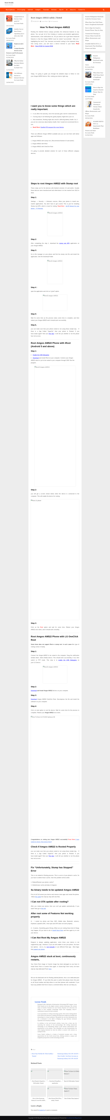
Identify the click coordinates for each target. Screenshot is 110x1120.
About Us (73, 9)
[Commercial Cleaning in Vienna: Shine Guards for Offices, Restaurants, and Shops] (88, 104)
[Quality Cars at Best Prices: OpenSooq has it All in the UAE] (9, 31)
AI (66, 9)
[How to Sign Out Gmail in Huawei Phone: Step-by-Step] (88, 89)
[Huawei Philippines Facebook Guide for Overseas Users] (88, 58)
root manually (50, 947)
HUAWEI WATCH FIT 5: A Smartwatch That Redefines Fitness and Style (93, 46)
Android (30, 9)
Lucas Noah (44, 21)
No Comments (54, 21)
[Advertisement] (55, 60)
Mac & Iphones (10, 9)
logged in (42, 1110)
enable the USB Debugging (67, 660)
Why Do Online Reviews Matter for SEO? (19, 63)
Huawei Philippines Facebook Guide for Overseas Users (94, 60)
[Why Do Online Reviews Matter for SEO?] (9, 63)
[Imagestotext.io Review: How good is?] (9, 18)
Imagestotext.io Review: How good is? (19, 19)
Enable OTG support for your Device (52, 127)
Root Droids (9, 3)
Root (34, 1049)
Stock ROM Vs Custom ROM (44, 46)
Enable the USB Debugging (41, 355)
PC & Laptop (21, 9)
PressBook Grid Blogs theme (74, 1118)
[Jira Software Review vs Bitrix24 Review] (9, 75)
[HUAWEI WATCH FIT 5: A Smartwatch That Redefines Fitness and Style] (88, 123)
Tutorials (46, 9)
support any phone (39, 949)
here (50, 969)
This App (51, 333)
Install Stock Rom (57, 930)
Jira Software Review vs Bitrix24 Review (19, 75)
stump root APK (64, 243)
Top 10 (61, 9)
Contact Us (81, 9)
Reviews (54, 9)
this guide (38, 897)
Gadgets (38, 9)
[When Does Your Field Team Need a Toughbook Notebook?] (88, 75)
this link (43, 908)
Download (36, 358)
